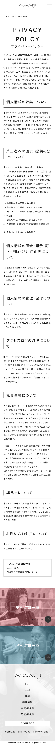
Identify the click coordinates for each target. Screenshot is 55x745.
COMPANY (10, 732)
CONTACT (27, 723)
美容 (27, 690)
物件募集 (27, 702)
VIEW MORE (36, 619)
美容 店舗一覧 (27, 607)
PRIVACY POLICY (41, 732)
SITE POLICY (24, 732)
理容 (27, 696)
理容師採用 (27, 714)
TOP (6, 16)
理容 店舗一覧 (27, 645)
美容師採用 (27, 708)
